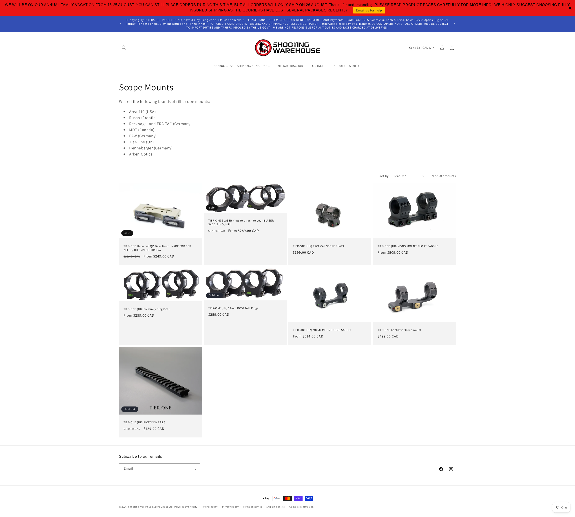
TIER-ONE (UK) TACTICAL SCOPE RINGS (318, 246)
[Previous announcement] (121, 24)
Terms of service (252, 506)
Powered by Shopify (185, 506)
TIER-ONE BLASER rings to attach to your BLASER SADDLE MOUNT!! (241, 222)
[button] (124, 48)
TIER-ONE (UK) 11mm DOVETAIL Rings (233, 308)
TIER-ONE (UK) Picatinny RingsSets (147, 309)
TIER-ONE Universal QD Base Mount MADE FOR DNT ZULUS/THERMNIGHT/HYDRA (157, 248)
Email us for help (369, 10)
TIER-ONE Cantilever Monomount (399, 330)
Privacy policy (230, 506)
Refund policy (210, 506)
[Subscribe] (195, 469)
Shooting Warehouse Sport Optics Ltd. (151, 506)
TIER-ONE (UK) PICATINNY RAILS (144, 422)
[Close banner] (570, 8)
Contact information (301, 506)
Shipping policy (275, 506)
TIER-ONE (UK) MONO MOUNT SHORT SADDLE (408, 246)
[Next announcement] (454, 24)
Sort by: (383, 176)
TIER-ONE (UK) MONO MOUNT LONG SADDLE (322, 330)
